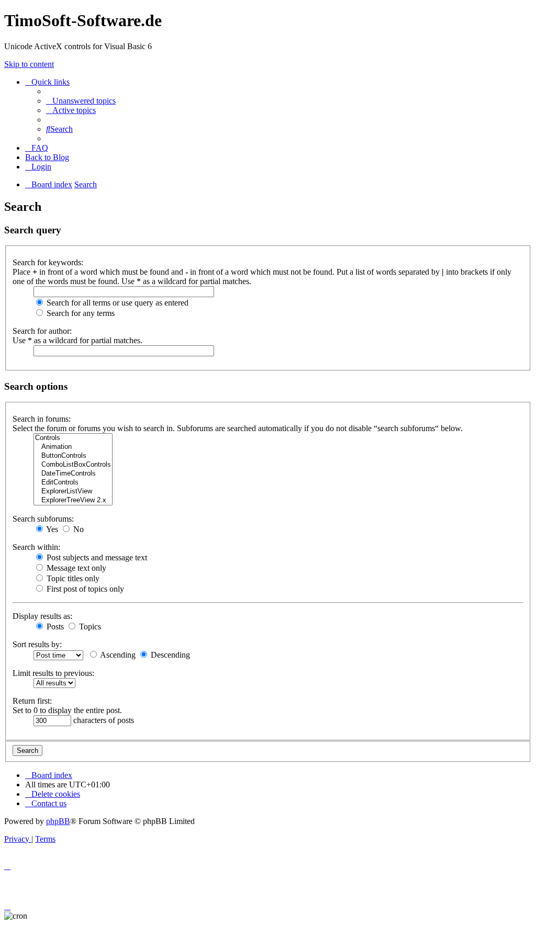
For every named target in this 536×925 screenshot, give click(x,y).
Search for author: (42, 330)
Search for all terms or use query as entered (116, 302)
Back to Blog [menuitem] (47, 157)
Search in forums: (42, 418)
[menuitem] (81, 100)
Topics (89, 626)
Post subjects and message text (95, 557)
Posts (54, 626)
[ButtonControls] (73, 456)
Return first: (32, 700)
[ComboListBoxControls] (73, 464)
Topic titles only (71, 578)
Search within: (36, 547)
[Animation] (73, 447)
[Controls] (73, 438)
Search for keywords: (48, 262)
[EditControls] (73, 482)
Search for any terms (79, 313)
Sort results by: (37, 644)
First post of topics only (84, 588)
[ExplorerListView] (73, 491)
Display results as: (42, 616)
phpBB (58, 821)
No (77, 529)
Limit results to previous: (53, 673)
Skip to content (29, 64)
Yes (51, 529)
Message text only (75, 567)
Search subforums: (43, 518)
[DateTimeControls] (73, 473)
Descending (169, 654)
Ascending (117, 654)
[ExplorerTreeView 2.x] (73, 500)
